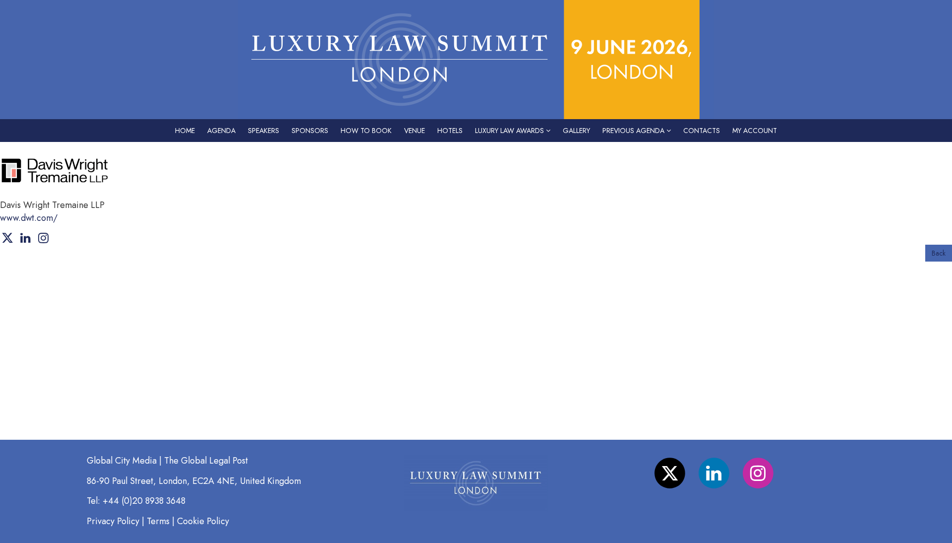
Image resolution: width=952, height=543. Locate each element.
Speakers (263, 131)
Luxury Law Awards (510, 131)
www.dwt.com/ (29, 217)
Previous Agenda (634, 131)
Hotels (450, 131)
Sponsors (310, 131)
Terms (158, 521)
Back (939, 253)
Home (185, 131)
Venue (414, 131)
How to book (366, 131)
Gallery (576, 131)
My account (754, 131)
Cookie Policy (203, 521)
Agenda (221, 131)
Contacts (701, 131)
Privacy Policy (113, 521)
